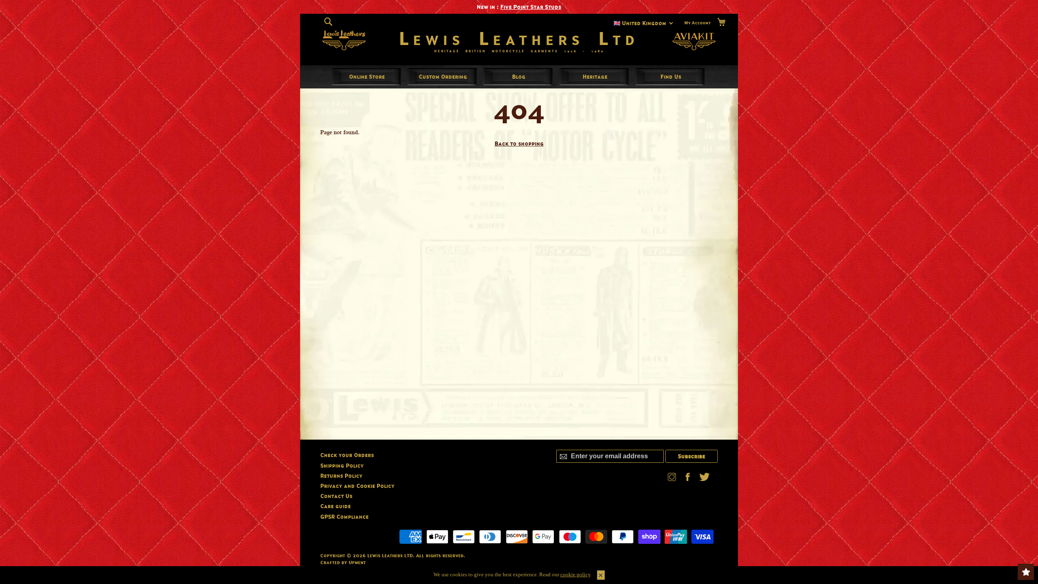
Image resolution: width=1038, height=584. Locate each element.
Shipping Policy (342, 465)
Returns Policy (341, 475)
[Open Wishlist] (1026, 572)
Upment (357, 562)
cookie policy (575, 574)
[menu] (519, 77)
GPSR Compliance (344, 516)
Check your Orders (347, 455)
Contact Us (336, 496)
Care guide (335, 506)
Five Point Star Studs (530, 7)
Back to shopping (519, 143)
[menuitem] (367, 76)
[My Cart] (721, 22)
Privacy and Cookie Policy (357, 486)
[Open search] (328, 22)
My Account (697, 23)
